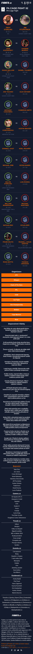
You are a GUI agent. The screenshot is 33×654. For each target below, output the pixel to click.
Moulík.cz (13, 605)
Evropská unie (17, 540)
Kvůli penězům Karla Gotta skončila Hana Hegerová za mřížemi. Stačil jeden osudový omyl (16, 344)
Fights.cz (20, 605)
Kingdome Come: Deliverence (17, 517)
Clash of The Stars (16, 285)
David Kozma (17, 488)
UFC (16, 275)
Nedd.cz (6, 605)
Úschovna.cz (27, 602)
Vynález (16, 545)
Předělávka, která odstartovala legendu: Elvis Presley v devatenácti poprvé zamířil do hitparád (16, 356)
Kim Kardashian (17, 588)
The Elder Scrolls (17, 515)
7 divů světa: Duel (17, 558)
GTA (16, 503)
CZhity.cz (7, 607)
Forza (17, 508)
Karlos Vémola (16, 483)
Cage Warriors (16, 314)
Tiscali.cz (6, 597)
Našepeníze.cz (15, 607)
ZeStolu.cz (25, 600)
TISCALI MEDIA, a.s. (13, 647)
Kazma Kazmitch (17, 586)
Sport (17, 597)
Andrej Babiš (17, 579)
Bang (16, 554)
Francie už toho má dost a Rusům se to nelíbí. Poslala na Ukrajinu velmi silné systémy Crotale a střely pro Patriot (16, 432)
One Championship (16, 304)
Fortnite (17, 510)
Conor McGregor (17, 474)
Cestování (27, 597)
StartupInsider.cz (16, 610)
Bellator (16, 309)
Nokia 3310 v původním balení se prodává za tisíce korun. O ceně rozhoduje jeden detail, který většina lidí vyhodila (16, 419)
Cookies (16, 643)
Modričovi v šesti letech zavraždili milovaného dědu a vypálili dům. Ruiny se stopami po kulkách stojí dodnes (16, 453)
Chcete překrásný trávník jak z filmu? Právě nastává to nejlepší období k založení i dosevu (16, 382)
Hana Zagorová (17, 583)
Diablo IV (17, 506)
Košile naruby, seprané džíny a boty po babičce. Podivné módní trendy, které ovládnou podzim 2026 (16, 375)
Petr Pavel (17, 581)
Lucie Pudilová (16, 490)
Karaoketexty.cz (17, 602)
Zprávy (12, 597)
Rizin (16, 319)
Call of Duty (16, 513)
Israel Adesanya (17, 476)
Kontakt (8, 645)
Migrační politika (17, 531)
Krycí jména (16, 570)
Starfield (16, 501)
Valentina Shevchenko (17, 478)
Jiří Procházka (17, 481)
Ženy (21, 597)
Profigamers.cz (16, 600)
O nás (13, 645)
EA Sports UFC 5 (17, 497)
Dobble (17, 563)
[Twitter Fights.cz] (18, 650)
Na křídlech (16, 572)
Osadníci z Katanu (16, 556)
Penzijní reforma (17, 542)
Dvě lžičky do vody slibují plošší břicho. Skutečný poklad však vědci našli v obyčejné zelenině (16, 330)
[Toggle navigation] (30, 3)
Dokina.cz (27, 605)
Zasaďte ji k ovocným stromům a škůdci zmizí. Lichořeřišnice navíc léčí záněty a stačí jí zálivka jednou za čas (16, 396)
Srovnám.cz (25, 607)
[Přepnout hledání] (22, 3)
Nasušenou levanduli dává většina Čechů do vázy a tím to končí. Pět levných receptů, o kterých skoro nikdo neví (16, 403)
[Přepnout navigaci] (25, 3)
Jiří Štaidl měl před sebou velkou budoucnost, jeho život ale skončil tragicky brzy (16, 389)
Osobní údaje (24, 643)
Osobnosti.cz (6, 602)
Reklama (4, 643)
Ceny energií (17, 538)
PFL (16, 290)
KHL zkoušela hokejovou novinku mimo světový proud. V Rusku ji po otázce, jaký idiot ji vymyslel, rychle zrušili (16, 460)
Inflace (17, 524)
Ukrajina (16, 526)
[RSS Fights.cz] (21, 650)
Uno (17, 565)
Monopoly (17, 560)
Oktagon (16, 280)
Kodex (3, 645)
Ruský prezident (17, 536)
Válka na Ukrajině (17, 529)
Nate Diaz (17, 469)
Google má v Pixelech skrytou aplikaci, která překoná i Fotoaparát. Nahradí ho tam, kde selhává (16, 439)
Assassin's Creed (17, 499)
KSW (16, 295)
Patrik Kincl (16, 485)
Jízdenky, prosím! (17, 567)
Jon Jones (17, 471)
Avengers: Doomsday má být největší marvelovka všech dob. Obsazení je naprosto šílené (17, 363)
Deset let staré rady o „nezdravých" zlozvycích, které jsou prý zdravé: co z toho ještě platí (16, 337)
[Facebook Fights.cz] (11, 650)
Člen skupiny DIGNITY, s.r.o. (24, 647)
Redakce (10, 643)
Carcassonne (17, 551)
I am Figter (16, 300)
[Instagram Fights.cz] (15, 650)
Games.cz (7, 600)
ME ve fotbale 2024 (17, 533)
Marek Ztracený (16, 593)
